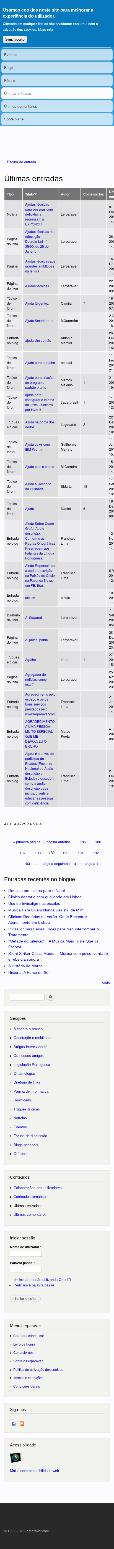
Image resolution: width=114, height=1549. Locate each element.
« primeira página (26, 841)
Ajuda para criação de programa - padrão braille (39, 382)
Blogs (8, 67)
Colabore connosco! (28, 1336)
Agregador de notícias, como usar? (36, 679)
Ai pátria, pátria (36, 639)
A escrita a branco (28, 1029)
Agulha (30, 659)
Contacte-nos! (23, 1352)
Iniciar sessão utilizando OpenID (45, 1280)
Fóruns (9, 80)
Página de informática (31, 1091)
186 (98, 841)
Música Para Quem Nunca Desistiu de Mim (46, 910)
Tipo (10, 194)
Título (29, 194)
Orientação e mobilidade (33, 1038)
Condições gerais (26, 1386)
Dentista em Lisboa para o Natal (36, 890)
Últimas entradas (17, 93)
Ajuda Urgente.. (37, 303)
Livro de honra (24, 1344)
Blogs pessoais (26, 1145)
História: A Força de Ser (29, 972)
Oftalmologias (25, 1073)
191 (81, 852)
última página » (86, 863)
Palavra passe (22, 1263)
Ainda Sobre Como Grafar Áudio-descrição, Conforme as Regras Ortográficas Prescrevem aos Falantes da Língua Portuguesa (40, 540)
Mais (106, 983)
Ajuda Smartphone (39, 320)
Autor (65, 194)
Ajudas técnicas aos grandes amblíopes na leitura (40, 266)
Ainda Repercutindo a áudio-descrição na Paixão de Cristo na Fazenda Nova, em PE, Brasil (40, 575)
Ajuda (29, 508)
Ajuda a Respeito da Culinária (38, 486)
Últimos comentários (20, 106)
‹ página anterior (57, 841)
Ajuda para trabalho (40, 362)
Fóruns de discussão (30, 1136)
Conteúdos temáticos (31, 1197)
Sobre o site (14, 119)
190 (65, 852)
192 (96, 852)
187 (22, 852)
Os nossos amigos (29, 1056)
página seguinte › (56, 863)
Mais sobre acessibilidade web (34, 1471)
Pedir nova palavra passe (34, 1285)
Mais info (45, 29)
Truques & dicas (27, 1109)
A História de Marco (25, 966)
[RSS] (22, 1422)
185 (83, 841)
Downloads (22, 1100)
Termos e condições (28, 1378)
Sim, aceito (15, 39)
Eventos (10, 54)
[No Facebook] (13, 1422)
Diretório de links (27, 1082)
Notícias (20, 1118)
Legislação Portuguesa (32, 1065)
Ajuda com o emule (39, 466)
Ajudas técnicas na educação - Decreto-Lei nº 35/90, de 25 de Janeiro (39, 241)
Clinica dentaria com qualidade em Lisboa (45, 897)
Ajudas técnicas (37, 285)
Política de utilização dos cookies (38, 1369)
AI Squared (33, 617)
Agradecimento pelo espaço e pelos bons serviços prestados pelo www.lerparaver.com (40, 704)
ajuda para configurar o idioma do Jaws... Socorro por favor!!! (39, 402)
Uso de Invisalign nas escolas (34, 903)
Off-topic (20, 1154)
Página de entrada (21, 161)
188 (38, 852)
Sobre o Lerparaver (28, 1361)
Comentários (93, 194)
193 (27, 863)
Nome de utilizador (26, 1247)
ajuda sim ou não (38, 340)
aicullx (30, 597)
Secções (18, 1018)
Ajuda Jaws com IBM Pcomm (37, 446)
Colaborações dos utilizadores (38, 1188)
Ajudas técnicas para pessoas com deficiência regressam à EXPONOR (39, 214)
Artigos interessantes (31, 1047)
